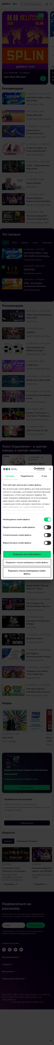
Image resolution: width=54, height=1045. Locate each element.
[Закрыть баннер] (50, 469)
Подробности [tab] (27, 476)
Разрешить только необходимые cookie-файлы (27, 572)
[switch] (47, 527)
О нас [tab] (44, 476)
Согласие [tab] (9, 476)
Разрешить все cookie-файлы (27, 554)
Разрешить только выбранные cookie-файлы (27, 562)
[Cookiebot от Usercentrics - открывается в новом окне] (34, 469)
